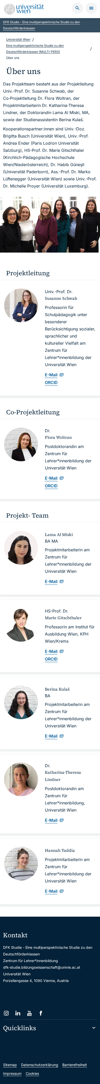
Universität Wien (18, 39)
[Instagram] (6, 1013)
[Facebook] (41, 1013)
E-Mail (51, 374)
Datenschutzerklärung (39, 1065)
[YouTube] (29, 1013)
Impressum (12, 1073)
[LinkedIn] (18, 1013)
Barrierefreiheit (74, 1065)
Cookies (32, 1073)
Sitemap (10, 1065)
